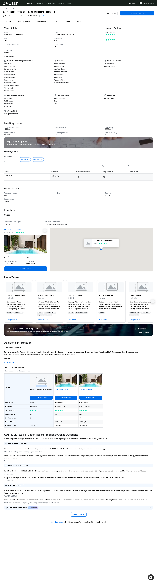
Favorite (113, 13)
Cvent (3, 8)
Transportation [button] (18, 312)
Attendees (8, 156)
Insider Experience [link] (46, 295)
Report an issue (57, 522)
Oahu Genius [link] (135, 295)
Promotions (39, 3)
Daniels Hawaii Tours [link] (16, 295)
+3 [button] (50, 315)
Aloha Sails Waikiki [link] (107, 295)
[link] (19, 287)
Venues (29, 3)
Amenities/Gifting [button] (50, 312)
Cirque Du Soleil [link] (75, 295)
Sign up (146, 3)
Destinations (50, 3)
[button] (15, 159)
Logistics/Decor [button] (42, 315)
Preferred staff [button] (134, 315)
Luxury (69, 3)
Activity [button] (9, 312)
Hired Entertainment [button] (81, 312)
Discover (61, 3)
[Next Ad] (45, 230)
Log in (152, 3)
